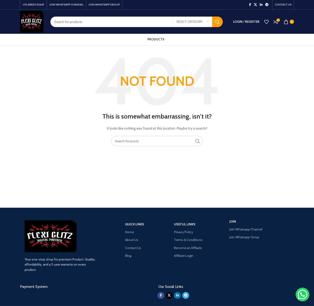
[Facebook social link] (250, 5)
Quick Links (134, 224)
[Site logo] (31, 21)
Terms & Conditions (188, 240)
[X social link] (255, 5)
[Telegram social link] (267, 5)
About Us (131, 240)
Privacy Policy (183, 232)
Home (129, 232)
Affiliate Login (183, 256)
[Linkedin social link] (261, 5)
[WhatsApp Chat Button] (302, 294)
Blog (128, 256)
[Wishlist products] (266, 21)
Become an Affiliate (188, 248)
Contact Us (133, 248)
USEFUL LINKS (184, 224)
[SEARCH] (217, 22)
